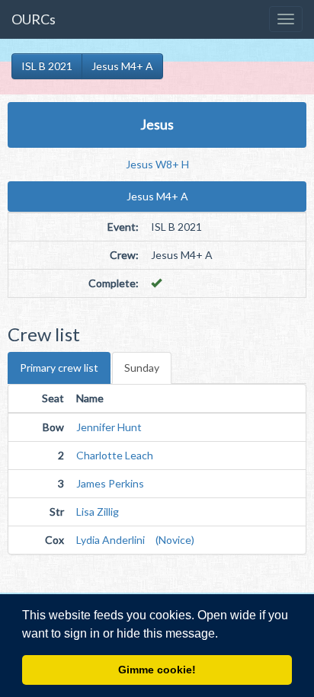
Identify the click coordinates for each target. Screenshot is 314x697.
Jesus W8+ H (157, 164)
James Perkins (110, 483)
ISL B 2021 (46, 65)
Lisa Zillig (97, 511)
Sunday (141, 367)
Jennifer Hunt (109, 426)
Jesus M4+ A (122, 65)
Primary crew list (59, 367)
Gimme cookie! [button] (157, 669)
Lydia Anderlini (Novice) (135, 539)
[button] (223, 634)
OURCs (33, 19)
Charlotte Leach (114, 455)
